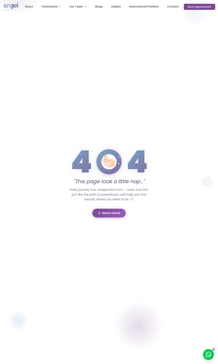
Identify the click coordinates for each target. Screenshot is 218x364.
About (29, 6)
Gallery (116, 6)
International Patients (144, 6)
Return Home (111, 213)
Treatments (49, 6)
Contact (173, 6)
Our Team (76, 6)
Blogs (99, 6)
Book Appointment (199, 6)
